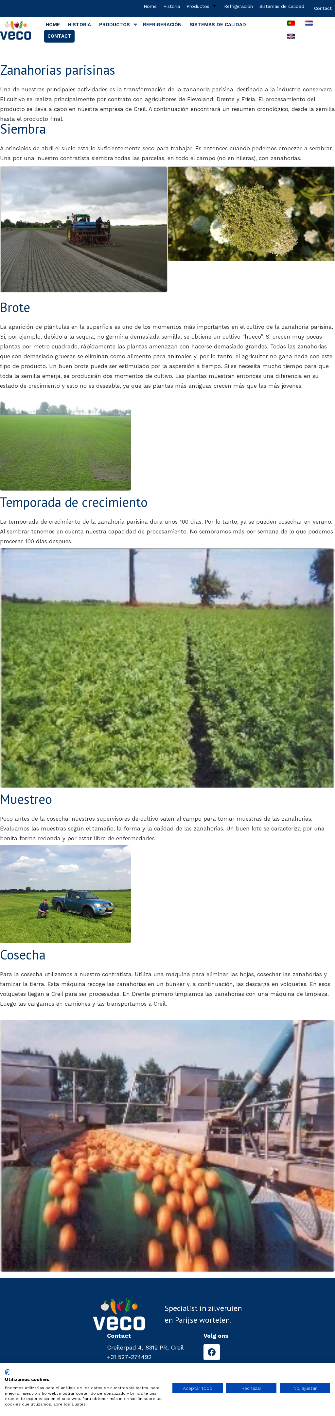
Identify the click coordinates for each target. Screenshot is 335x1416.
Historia (171, 6)
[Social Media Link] (211, 1352)
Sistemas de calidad (281, 6)
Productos (197, 6)
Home (150, 6)
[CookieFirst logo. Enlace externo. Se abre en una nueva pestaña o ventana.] (7, 1372)
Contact (323, 8)
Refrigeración (238, 6)
